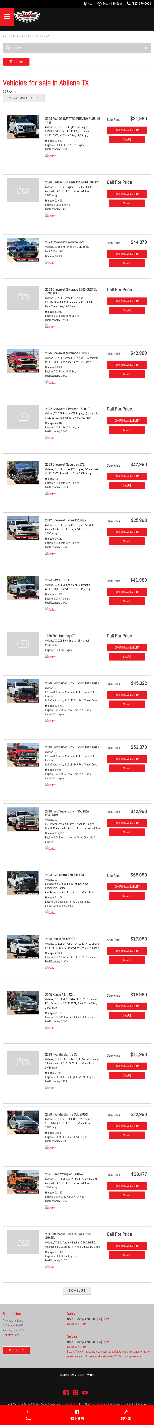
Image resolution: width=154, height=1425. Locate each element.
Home (6, 36)
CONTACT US (16, 1350)
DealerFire (72, 1404)
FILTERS (18, 62)
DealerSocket (96, 1404)
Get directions (11, 1335)
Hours (105, 1319)
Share (127, 139)
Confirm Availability (127, 130)
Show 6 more (77, 1290)
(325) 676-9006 (76, 1324)
